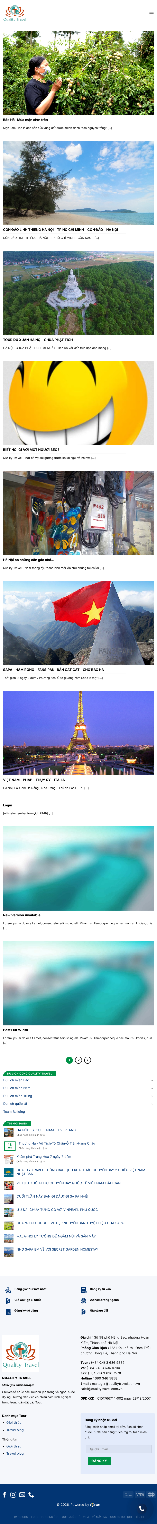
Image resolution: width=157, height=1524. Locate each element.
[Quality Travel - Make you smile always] (14, 12)
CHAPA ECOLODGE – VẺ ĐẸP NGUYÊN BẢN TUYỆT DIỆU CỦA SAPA (70, 1223)
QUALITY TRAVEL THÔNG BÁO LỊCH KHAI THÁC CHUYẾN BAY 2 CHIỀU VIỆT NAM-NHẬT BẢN (82, 1172)
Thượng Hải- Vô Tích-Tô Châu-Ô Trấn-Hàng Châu (57, 1143)
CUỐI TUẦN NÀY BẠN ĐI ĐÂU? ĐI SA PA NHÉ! (52, 1196)
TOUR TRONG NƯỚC (44, 1516)
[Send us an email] (22, 1495)
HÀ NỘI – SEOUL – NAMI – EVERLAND (46, 1130)
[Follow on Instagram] (13, 1495)
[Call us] (31, 1495)
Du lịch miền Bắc (16, 1080)
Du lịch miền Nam (16, 1088)
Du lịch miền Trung (17, 1096)
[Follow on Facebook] (4, 1495)
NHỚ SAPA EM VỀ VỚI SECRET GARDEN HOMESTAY (57, 1249)
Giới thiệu (13, 1422)
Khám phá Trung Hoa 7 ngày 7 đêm (44, 1157)
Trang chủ (20, 1516)
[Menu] (151, 12)
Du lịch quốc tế (15, 1104)
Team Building (14, 1112)
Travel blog (15, 1430)
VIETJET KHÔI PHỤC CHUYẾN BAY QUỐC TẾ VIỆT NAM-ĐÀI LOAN (69, 1183)
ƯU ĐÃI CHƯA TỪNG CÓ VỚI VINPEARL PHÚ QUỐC (57, 1210)
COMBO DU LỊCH (121, 1516)
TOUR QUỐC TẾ (70, 1516)
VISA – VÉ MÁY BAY (95, 1516)
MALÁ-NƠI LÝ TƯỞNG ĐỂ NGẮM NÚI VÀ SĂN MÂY (56, 1236)
